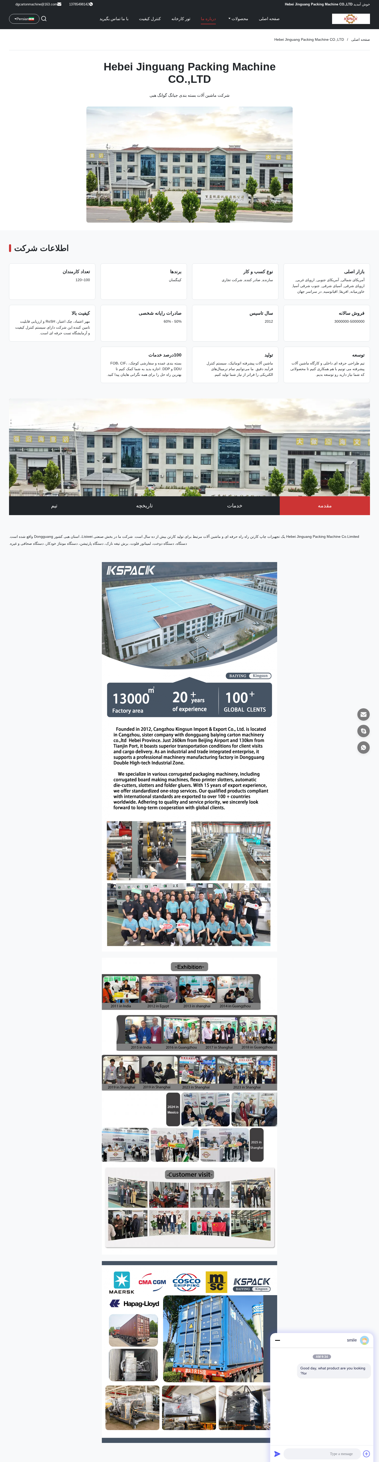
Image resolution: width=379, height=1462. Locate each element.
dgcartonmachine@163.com (36, 4)
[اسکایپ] (363, 731)
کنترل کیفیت (150, 19)
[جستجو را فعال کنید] (43, 19)
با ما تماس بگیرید (114, 19)
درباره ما (208, 19)
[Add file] (366, 1453)
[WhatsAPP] (363, 747)
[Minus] (277, 1340)
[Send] (277, 1453)
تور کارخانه (180, 19)
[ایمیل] (363, 714)
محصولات (239, 19)
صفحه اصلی (269, 19)
